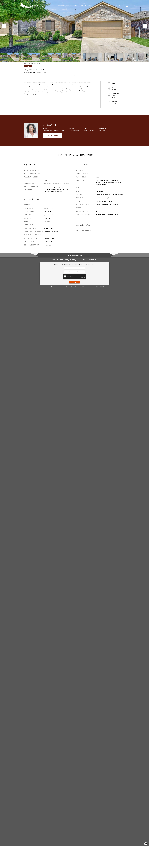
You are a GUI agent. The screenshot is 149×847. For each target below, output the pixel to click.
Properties (60, 5)
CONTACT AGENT (52, 135)
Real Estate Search (85, 5)
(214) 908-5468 (74, 130)
